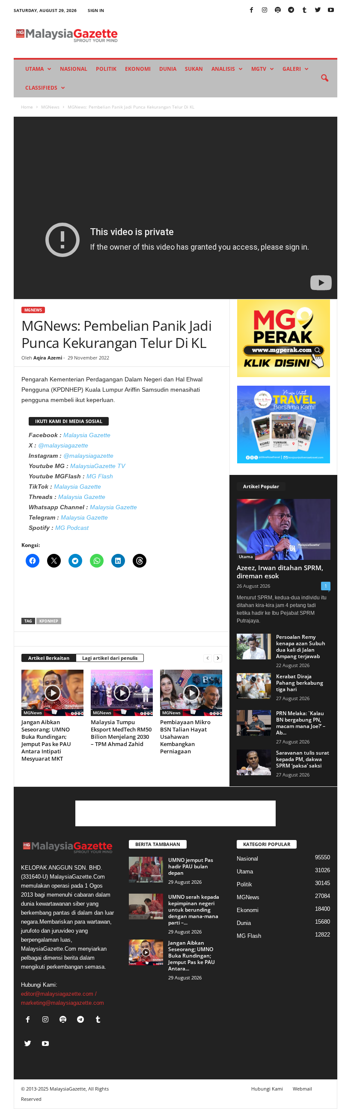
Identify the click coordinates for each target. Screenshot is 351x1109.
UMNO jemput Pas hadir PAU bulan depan (190, 866)
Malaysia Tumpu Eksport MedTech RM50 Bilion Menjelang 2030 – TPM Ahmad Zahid (121, 733)
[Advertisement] (122, 595)
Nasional (73, 69)
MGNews (50, 107)
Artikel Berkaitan (48, 658)
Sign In (96, 10)
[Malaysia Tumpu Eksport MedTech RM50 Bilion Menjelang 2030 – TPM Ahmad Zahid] (122, 693)
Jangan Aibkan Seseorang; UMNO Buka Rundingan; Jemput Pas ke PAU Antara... (191, 955)
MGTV (258, 69)
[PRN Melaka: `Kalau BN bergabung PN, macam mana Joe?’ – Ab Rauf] (254, 723)
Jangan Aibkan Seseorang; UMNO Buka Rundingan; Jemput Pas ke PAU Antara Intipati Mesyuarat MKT (46, 740)
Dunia (167, 69)
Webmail (302, 1088)
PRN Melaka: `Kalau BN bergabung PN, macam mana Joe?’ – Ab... (300, 723)
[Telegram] (291, 10)
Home (27, 107)
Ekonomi (138, 69)
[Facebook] (251, 10)
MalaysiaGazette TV (97, 465)
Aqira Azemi (47, 357)
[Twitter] (317, 10)
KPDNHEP (48, 621)
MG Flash (99, 476)
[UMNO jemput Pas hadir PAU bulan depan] (146, 869)
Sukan (194, 69)
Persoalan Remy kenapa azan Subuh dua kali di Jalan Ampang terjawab (300, 646)
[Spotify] (278, 10)
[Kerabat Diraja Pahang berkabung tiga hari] (254, 686)
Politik (106, 69)
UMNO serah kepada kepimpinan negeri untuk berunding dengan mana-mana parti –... (193, 909)
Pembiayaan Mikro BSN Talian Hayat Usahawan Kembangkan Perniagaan (185, 736)
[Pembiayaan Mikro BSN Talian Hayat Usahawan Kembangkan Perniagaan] (191, 693)
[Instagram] (264, 10)
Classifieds (41, 87)
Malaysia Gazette (86, 435)
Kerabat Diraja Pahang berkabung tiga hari (299, 683)
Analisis (223, 69)
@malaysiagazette (63, 445)
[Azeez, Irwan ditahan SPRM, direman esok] (283, 529)
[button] (324, 78)
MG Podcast (72, 527)
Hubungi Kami (267, 1088)
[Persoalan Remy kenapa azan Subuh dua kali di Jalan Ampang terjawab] (254, 646)
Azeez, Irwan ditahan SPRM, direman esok (280, 571)
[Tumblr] (304, 10)
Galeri (292, 69)
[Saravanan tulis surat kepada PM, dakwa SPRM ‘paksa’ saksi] (254, 762)
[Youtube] (331, 10)
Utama (34, 69)
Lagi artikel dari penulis (109, 658)
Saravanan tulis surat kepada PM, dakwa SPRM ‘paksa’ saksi (302, 759)
